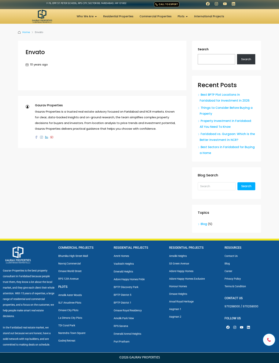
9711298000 (232, 306)
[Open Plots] (186, 16)
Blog (204, 224)
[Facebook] (208, 4)
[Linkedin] (233, 4)
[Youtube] (225, 4)
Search (203, 49)
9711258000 (250, 306)
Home (26, 32)
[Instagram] (216, 4)
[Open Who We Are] (96, 16)
